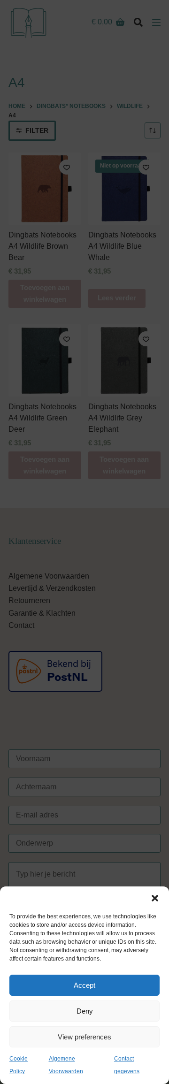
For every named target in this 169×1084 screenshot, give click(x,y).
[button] (155, 898)
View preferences (84, 1037)
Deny (85, 1011)
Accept (84, 985)
